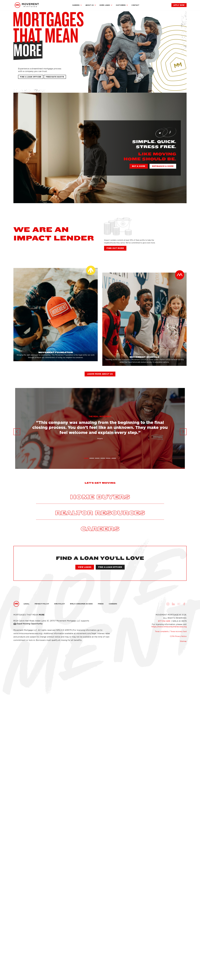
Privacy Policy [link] (42, 604)
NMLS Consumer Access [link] (81, 604)
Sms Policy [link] (59, 604)
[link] (26, 5)
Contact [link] (135, 5)
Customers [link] (121, 5)
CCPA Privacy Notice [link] (178, 636)
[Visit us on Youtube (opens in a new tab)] (178, 603)
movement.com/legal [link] (86, 633)
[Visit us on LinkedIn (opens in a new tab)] (173, 603)
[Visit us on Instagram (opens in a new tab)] (167, 603)
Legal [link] (27, 604)
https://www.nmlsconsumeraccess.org (169, 627)
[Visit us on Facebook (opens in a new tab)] (184, 603)
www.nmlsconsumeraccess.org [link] (27, 633)
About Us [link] (89, 5)
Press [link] (101, 604)
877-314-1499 (164, 621)
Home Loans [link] (105, 5)
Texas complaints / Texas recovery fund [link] (171, 631)
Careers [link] (76, 5)
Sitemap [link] (183, 641)
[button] (55, 77)
